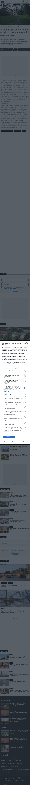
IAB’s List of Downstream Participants (16, 363)
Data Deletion (7, 441)
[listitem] (15, 368)
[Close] (27, 343)
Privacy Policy (23, 441)
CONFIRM (9, 436)
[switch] (25, 371)
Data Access (15, 441)
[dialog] (15, 392)
